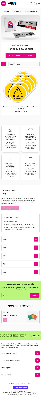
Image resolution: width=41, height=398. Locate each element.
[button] (3, 3)
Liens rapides (6, 368)
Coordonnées (28, 394)
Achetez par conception (10, 360)
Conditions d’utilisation (29, 393)
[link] (5, 320)
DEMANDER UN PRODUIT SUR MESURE (21, 55)
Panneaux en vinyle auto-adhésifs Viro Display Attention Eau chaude (18, 71)
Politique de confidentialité (11, 393)
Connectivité (6, 375)
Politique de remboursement (20, 391)
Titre (4, 239)
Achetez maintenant (9, 353)
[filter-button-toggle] (3, 64)
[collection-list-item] (32, 316)
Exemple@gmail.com (10, 221)
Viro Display (15, 384)
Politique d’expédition (15, 394)
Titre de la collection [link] (10, 315)
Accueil (8, 11)
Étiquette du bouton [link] (10, 208)
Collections (17, 11)
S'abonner (35, 295)
